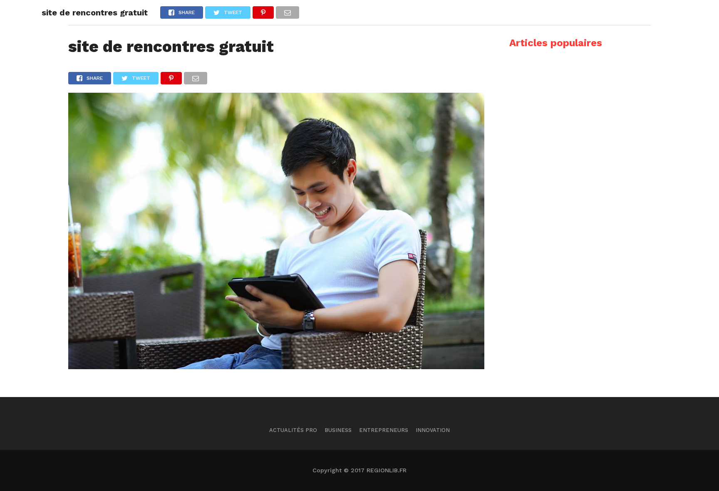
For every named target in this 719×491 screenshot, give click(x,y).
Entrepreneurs (383, 430)
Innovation (433, 430)
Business (338, 430)
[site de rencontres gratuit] (276, 366)
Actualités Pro (293, 430)
